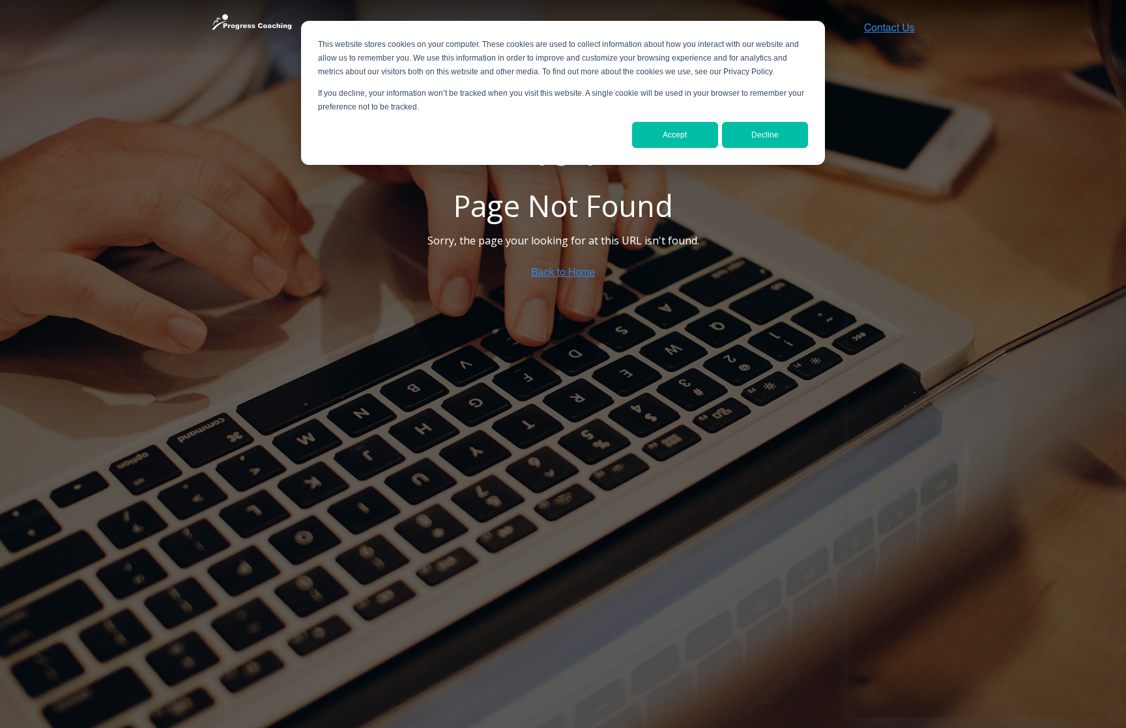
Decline (765, 134)
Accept (675, 134)
